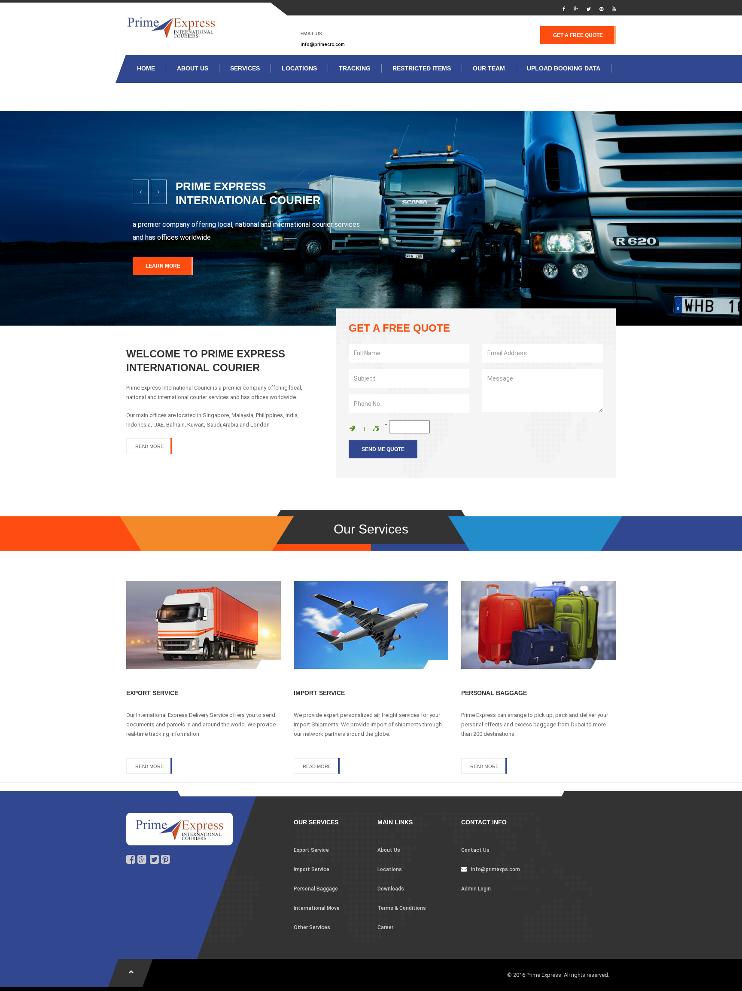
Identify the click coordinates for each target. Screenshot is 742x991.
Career (385, 927)
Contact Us (475, 850)
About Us (192, 68)
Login (207, 96)
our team (489, 68)
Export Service (311, 850)
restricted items (421, 68)
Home (146, 68)
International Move (317, 908)
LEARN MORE (163, 266)
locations (299, 68)
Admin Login (476, 889)
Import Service (311, 869)
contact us (156, 96)
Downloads (390, 889)
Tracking (355, 68)
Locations (389, 869)
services (245, 68)
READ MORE (149, 446)
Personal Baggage (316, 889)
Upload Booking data (563, 68)
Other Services (312, 927)
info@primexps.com (495, 869)
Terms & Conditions (401, 908)
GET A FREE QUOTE (578, 35)
